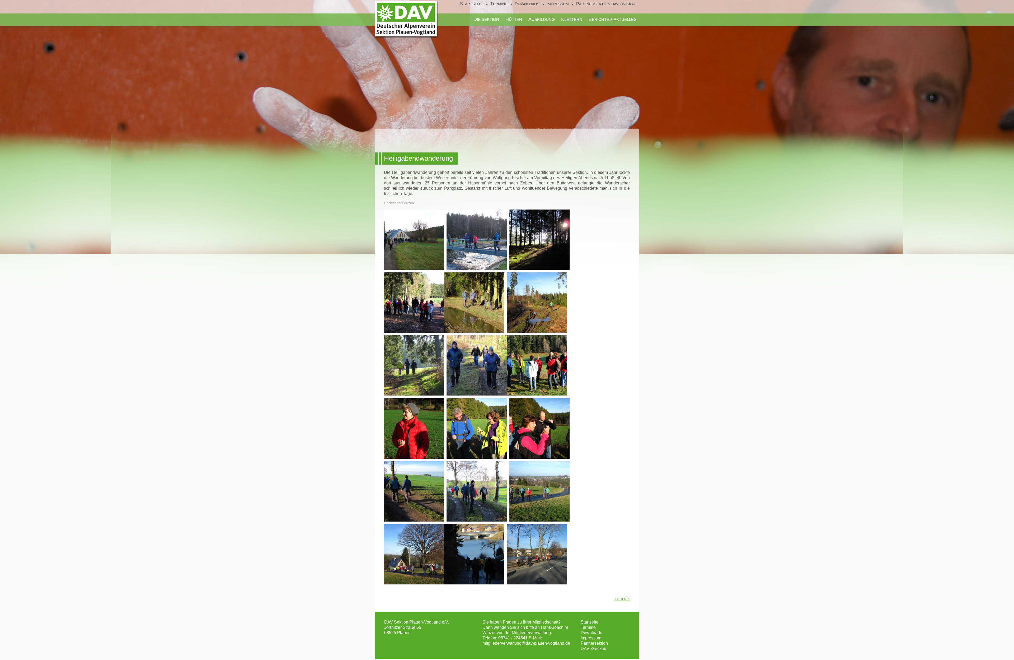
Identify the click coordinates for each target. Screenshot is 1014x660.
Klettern (571, 19)
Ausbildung (541, 19)
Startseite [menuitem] (471, 4)
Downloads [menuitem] (527, 4)
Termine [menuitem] (498, 4)
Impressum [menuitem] (558, 4)
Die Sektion (486, 19)
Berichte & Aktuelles (612, 19)
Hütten (513, 19)
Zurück (622, 599)
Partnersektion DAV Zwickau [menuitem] (606, 4)
